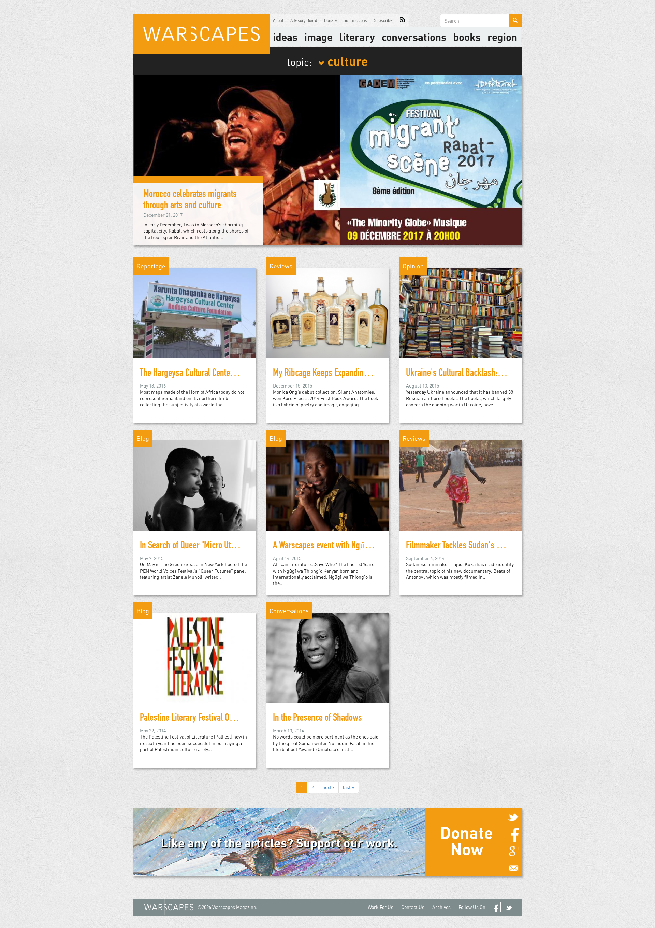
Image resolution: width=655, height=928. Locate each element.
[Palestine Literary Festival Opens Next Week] (194, 657)
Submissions (355, 20)
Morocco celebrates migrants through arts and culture (190, 200)
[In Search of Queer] (194, 485)
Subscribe (383, 20)
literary (357, 37)
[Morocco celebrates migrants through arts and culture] (327, 159)
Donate (330, 20)
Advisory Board (303, 20)
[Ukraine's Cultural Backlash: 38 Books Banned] (460, 312)
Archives (441, 907)
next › (328, 787)
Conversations (414, 37)
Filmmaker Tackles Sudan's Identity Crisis (473, 546)
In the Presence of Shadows (317, 719)
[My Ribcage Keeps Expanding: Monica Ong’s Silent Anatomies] (327, 312)
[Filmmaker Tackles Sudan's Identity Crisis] (460, 485)
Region (502, 37)
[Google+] (513, 850)
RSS (402, 20)
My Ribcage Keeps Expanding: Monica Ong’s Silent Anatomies (371, 374)
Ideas (285, 37)
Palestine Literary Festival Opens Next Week (210, 719)
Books (467, 37)
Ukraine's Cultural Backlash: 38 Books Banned (480, 374)
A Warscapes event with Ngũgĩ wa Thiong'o (342, 546)
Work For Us (380, 907)
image (318, 37)
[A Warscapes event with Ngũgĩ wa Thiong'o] (327, 485)
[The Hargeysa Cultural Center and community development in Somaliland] (194, 312)
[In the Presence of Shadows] (327, 657)
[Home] (201, 34)
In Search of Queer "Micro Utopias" (195, 546)
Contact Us (412, 907)
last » (348, 787)
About (278, 20)
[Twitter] (513, 816)
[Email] (513, 867)
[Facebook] (513, 833)
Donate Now (466, 840)
